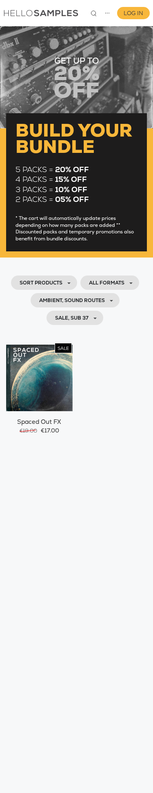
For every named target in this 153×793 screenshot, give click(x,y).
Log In (133, 13)
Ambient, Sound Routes (72, 300)
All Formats (106, 283)
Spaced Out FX (39, 422)
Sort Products (41, 283)
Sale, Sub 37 (72, 318)
